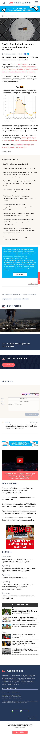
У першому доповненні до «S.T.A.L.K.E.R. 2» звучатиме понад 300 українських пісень (19, 505)
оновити (35, 391)
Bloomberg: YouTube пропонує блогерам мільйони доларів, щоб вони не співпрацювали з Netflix (17, 490)
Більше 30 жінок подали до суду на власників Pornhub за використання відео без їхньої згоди (19, 183)
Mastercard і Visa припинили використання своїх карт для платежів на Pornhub (18, 214)
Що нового (14, 16)
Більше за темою (11, 306)
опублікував (22, 64)
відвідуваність (7, 299)
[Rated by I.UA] (16, 711)
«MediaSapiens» (33, 284)
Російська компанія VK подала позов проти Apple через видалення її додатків (19, 569)
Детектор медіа (20, 605)
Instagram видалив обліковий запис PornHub (19, 168)
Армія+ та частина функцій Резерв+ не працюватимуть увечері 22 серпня (17, 560)
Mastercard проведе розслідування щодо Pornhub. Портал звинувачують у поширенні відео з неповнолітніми (19, 230)
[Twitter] (28, 54)
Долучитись (20, 274)
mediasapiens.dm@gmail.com (13, 696)
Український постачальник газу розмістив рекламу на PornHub (18, 238)
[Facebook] (25, 54)
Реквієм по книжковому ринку (14, 577)
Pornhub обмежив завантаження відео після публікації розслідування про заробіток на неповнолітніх (18, 222)
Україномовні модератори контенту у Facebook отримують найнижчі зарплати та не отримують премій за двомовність (20, 174)
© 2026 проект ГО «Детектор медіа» (11, 695)
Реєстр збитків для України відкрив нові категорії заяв (18, 498)
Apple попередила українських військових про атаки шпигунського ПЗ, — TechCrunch (19, 512)
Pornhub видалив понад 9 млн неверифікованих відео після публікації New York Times (19, 207)
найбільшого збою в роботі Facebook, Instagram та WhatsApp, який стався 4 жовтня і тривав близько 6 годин (20, 69)
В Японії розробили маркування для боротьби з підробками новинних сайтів (18, 519)
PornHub (25, 299)
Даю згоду (20, 732)
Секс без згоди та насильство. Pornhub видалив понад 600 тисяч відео (16, 190)
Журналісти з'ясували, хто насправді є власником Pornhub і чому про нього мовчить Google (19, 198)
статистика (17, 299)
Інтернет (7, 16)
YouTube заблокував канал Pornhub (15, 164)
